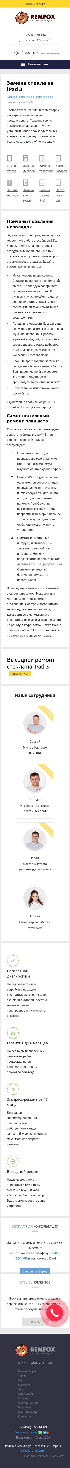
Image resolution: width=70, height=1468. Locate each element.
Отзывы (23, 1398)
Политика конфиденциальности (44, 1456)
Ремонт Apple (27, 1371)
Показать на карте (33, 1450)
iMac (21, 1389)
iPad (20, 1380)
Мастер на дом (28, 1403)
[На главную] (35, 18)
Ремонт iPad (26, 96)
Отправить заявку (26, 1432)
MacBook (24, 1385)
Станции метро (28, 1412)
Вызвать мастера (35, 3)
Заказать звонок (49, 53)
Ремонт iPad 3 (44, 96)
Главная (12, 96)
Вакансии (24, 1407)
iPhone (22, 1376)
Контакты (24, 1416)
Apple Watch (26, 1394)
